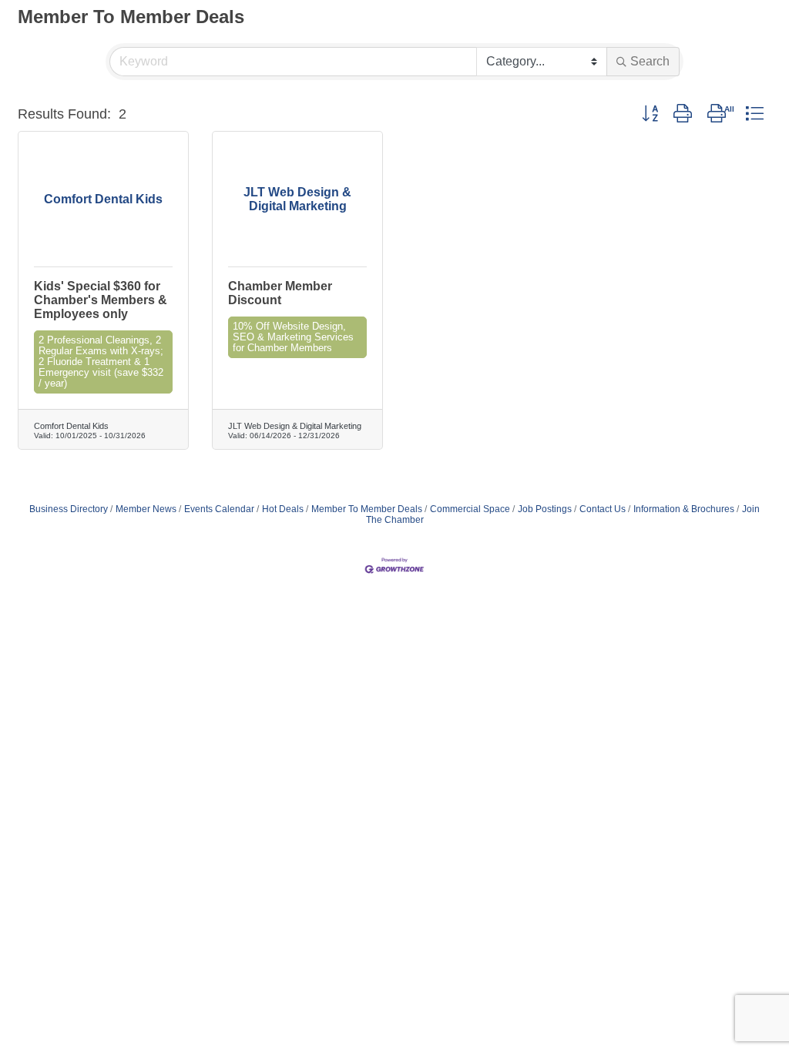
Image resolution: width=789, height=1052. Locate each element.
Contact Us (602, 509)
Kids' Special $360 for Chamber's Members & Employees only (100, 300)
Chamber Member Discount (280, 293)
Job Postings (545, 509)
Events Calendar (219, 509)
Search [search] (650, 61)
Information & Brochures (683, 509)
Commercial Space (470, 509)
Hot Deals (283, 509)
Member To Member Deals (366, 509)
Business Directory (68, 509)
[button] (650, 114)
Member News (146, 509)
